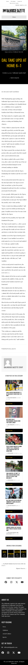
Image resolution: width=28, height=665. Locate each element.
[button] (6, 582)
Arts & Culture (7, 634)
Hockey (9, 349)
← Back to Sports (14, 78)
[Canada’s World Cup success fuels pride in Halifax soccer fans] (14, 520)
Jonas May (10, 453)
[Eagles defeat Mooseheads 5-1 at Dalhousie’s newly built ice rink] (14, 385)
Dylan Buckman (12, 397)
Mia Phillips (11, 424)
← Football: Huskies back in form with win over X (13, 564)
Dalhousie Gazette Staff (19, 73)
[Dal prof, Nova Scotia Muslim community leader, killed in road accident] (14, 493)
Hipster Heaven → (21, 568)
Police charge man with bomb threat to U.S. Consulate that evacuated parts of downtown (14, 449)
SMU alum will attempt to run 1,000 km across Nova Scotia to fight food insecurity (13, 476)
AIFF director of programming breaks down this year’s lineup (13, 421)
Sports (14, 349)
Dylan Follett (12, 505)
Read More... (10, 403)
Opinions (5, 630)
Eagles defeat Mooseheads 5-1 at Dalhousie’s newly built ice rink (14, 394)
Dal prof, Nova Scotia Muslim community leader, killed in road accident (13, 502)
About (7, 1)
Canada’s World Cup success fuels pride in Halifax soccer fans (13, 529)
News (4, 627)
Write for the (14, 3)
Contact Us (19, 1)
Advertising (12, 1)
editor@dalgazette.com (10, 647)
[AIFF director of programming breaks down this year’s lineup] (14, 412)
